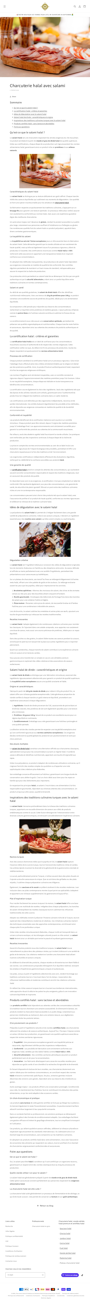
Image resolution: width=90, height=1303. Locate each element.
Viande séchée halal (68, 1253)
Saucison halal (65, 1228)
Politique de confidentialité (16, 1295)
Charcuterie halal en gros (41, 1226)
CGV (6, 1241)
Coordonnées (61, 1295)
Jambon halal (65, 1238)
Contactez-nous (11, 1261)
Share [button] (14, 97)
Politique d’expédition (48, 1295)
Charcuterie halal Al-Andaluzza (25, 1293)
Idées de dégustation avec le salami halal (30, 114)
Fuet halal (64, 1248)
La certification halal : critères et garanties (30, 111)
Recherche (9, 1226)
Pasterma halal (65, 1258)
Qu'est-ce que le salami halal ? (26, 108)
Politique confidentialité (14, 1236)
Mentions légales (46, 1298)
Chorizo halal (65, 1233)
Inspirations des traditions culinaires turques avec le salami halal (39, 120)
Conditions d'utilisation (13, 1251)
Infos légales (10, 1231)
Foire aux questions (22, 127)
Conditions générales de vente (75, 1295)
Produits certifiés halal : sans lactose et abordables (34, 123)
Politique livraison (11, 1246)
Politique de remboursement (15, 1256)
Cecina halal (64, 1243)
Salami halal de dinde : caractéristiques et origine (33, 117)
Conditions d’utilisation (33, 1295)
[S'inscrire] (42, 1275)
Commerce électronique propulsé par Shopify (47, 1293)
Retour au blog (46, 1205)
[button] (4, 6)
